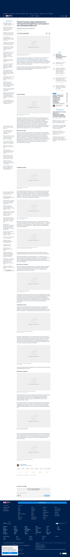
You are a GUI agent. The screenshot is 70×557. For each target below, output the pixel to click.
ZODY (44, 13)
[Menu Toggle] (4, 16)
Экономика (57, 513)
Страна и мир (57, 510)
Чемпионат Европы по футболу (49, 468)
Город (19, 512)
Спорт (56, 507)
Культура (33, 510)
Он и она (44, 507)
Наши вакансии (6, 510)
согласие (6, 550)
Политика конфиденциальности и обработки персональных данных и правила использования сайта (50, 549)
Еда (18, 515)
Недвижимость (6, 13)
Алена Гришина (23, 464)
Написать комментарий (24, 33)
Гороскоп (31, 13)
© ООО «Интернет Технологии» (19, 553)
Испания (27, 468)
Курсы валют (36, 13)
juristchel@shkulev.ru (27, 545)
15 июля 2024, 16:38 (20, 30)
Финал (32, 468)
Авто (19, 507)
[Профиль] (66, 16)
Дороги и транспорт (21, 513)
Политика (45, 510)
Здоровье (20, 518)
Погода (16, 13)
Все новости (9, 21)
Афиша (27, 13)
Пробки (40, 13)
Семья (44, 518)
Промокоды (50, 13)
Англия (23, 468)
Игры (47, 13)
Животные (20, 517)
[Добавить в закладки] (47, 33)
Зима (32, 507)
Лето (32, 512)
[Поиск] (61, 16)
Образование (33, 518)
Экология (56, 512)
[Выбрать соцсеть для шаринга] (49, 33)
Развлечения (45, 515)
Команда (36, 468)
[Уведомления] (63, 16)
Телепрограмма (22, 13)
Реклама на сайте (6, 507)
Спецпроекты (57, 515)
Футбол (19, 468)
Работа (44, 513)
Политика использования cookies (40, 546)
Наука (32, 515)
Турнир (41, 468)
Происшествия (46, 512)
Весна (19, 510)
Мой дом (33, 513)
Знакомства (12, 13)
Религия (44, 517)
